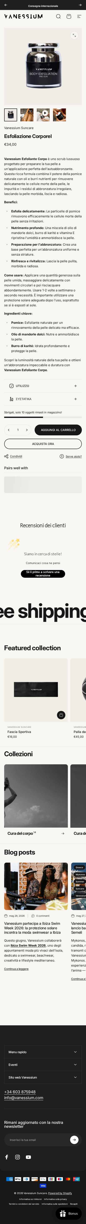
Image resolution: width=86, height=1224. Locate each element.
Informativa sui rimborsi (30, 1199)
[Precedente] (5, 5)
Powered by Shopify (60, 1193)
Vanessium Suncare (19, 128)
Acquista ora (43, 444)
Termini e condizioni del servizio (24, 1204)
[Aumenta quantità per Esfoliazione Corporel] (26, 430)
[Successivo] (80, 5)
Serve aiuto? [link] (74, 456)
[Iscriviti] (74, 1140)
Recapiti (73, 1204)
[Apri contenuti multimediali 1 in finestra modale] (74, 35)
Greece (79, 867)
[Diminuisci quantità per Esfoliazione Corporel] (8, 430)
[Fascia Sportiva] (36, 690)
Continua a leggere (16, 968)
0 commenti (42, 915)
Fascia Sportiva (19, 732)
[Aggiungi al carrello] (61, 715)
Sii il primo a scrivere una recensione (42, 574)
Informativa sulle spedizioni (55, 1204)
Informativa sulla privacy (55, 1199)
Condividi (16, 456)
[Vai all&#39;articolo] (10, 114)
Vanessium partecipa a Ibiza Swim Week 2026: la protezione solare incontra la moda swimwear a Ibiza (32, 928)
